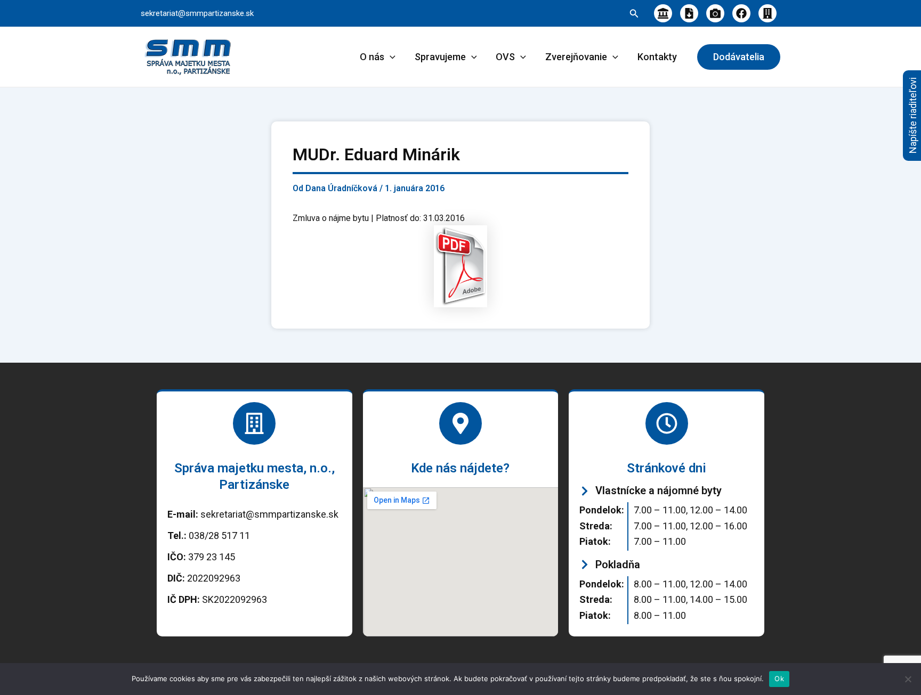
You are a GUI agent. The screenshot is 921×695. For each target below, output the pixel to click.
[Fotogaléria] (715, 13)
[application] (389, 57)
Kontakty (657, 56)
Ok (779, 678)
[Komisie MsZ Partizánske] (767, 13)
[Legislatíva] (663, 13)
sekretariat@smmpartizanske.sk (197, 13)
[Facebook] (741, 13)
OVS (505, 56)
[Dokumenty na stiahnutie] (689, 13)
